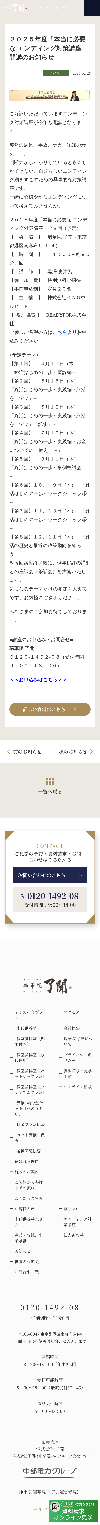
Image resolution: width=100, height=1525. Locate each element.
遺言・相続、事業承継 (29, 1237)
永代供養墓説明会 (29, 1221)
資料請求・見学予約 (78, 1073)
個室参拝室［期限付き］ (30, 1041)
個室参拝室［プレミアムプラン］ (30, 1089)
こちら (60, 332)
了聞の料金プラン (29, 1014)
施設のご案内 (27, 1171)
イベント (56, 73)
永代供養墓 (26, 1028)
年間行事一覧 (27, 1272)
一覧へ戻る (50, 791)
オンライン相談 (78, 1086)
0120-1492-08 (53, 896)
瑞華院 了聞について (78, 1041)
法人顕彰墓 (74, 1235)
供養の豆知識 (27, 1261)
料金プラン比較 (30, 1124)
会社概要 (72, 1028)
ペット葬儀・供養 (30, 1137)
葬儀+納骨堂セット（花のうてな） (29, 1108)
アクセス (72, 1012)
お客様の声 (25, 1208)
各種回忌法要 (28, 1151)
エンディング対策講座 (77, 1221)
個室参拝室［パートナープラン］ (30, 1073)
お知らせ (23, 1251)
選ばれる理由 (27, 1161)
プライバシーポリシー (78, 1057)
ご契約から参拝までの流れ (29, 1184)
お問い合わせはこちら (42, 875)
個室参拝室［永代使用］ (30, 1057)
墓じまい (72, 1208)
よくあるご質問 (29, 1198)
